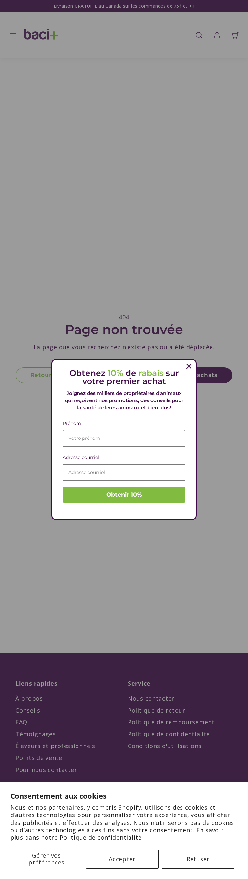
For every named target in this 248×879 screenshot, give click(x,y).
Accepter (122, 859)
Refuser (198, 859)
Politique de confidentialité (101, 837)
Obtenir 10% (124, 494)
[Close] (189, 366)
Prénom (72, 423)
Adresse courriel (81, 457)
